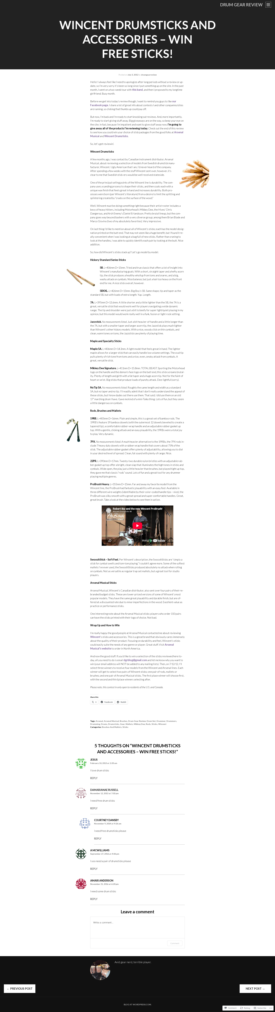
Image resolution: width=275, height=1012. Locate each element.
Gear (122, 724)
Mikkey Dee (139, 724)
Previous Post (20, 988)
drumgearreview (149, 74)
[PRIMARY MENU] (268, 5)
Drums (104, 724)
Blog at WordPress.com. (137, 1004)
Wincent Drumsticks (116, 136)
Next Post (255, 988)
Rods (148, 724)
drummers (171, 721)
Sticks (154, 724)
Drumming (95, 724)
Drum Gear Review (241, 4)
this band (137, 89)
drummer (161, 721)
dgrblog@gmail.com (135, 660)
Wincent (95, 636)
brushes (123, 721)
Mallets (129, 724)
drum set (151, 721)
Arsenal (99, 721)
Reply (94, 778)
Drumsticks (113, 724)
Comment (174, 943)
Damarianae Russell (104, 789)
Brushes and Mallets (112, 727)
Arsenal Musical (111, 721)
